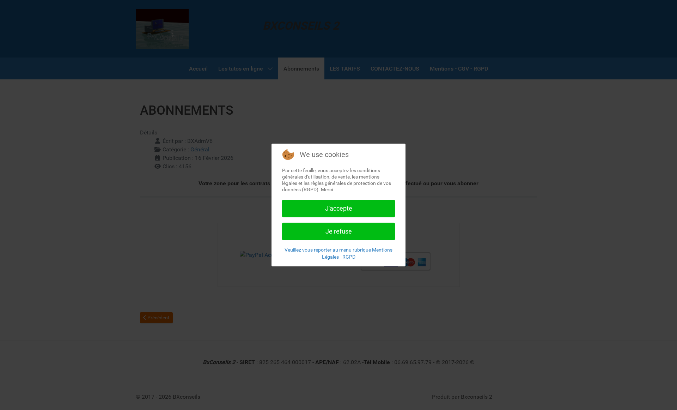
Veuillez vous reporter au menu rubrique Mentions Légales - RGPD (338, 253)
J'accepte (338, 208)
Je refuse (338, 231)
